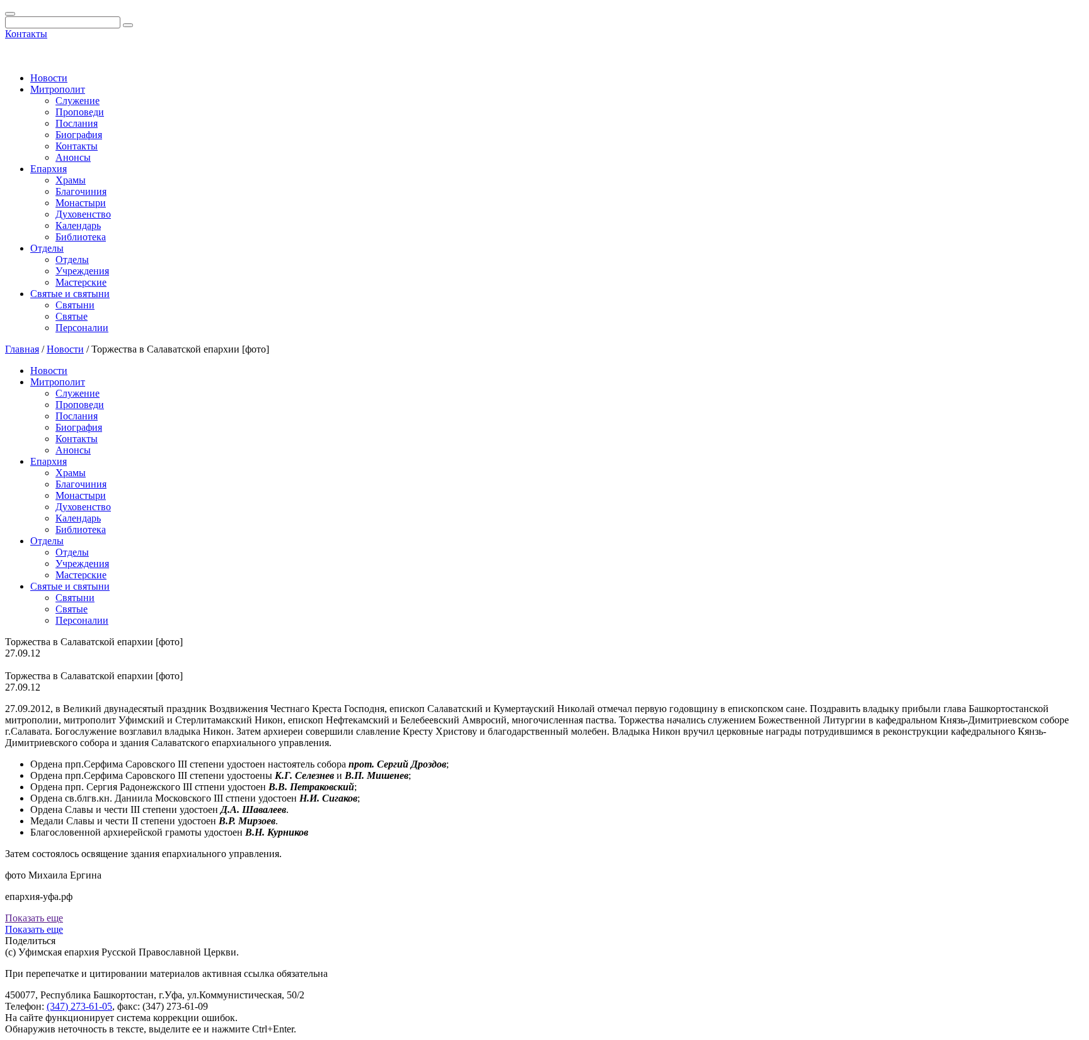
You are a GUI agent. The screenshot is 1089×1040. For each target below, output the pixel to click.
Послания (76, 123)
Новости (48, 78)
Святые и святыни (70, 293)
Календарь (78, 225)
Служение (77, 100)
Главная (22, 349)
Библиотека (80, 236)
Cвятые (71, 316)
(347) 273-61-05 (79, 1006)
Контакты (26, 33)
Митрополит (57, 89)
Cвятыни (75, 305)
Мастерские (81, 282)
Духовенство (83, 214)
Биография (78, 134)
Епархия (48, 168)
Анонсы (73, 157)
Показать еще (34, 918)
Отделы (47, 248)
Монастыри (80, 202)
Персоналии (81, 327)
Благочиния (81, 191)
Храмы (70, 180)
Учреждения (82, 271)
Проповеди (79, 112)
